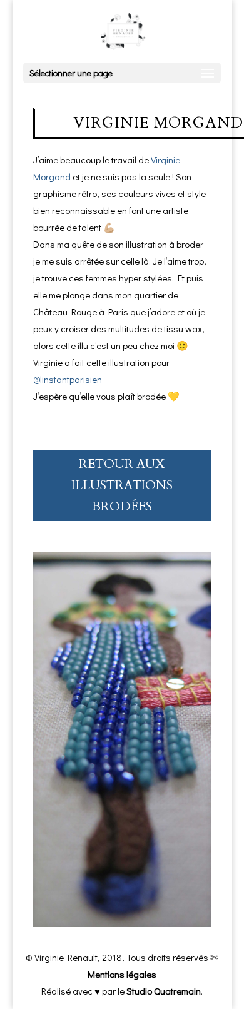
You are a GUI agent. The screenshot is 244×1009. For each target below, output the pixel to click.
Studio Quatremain (163, 991)
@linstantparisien (67, 379)
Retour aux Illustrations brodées (122, 485)
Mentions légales (122, 974)
